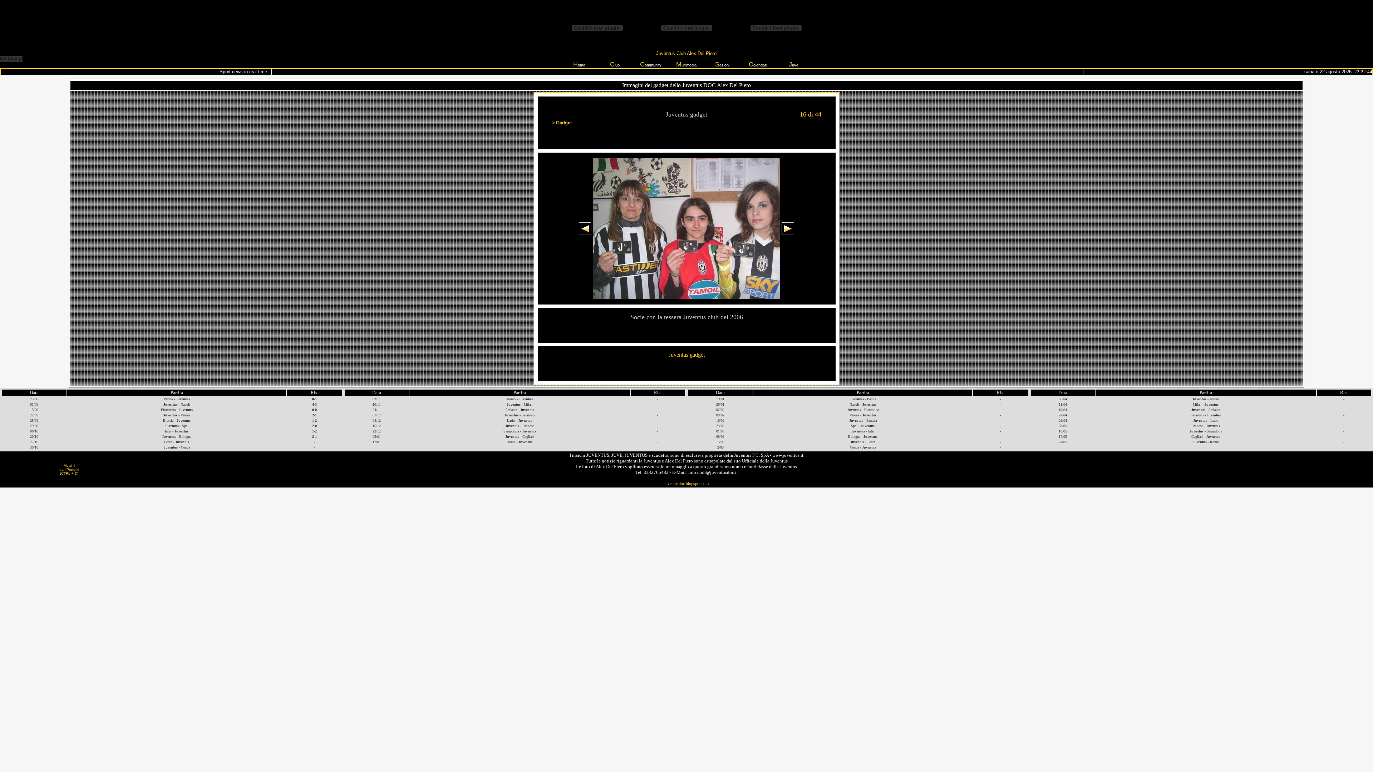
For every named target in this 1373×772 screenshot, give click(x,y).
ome (579, 64)
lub (615, 64)
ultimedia (686, 64)
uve (793, 64)
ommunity (650, 64)
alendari (758, 64)
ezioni (722, 64)
